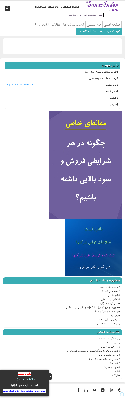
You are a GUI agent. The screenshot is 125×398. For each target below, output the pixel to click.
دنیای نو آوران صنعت (108, 320)
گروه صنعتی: (109, 71)
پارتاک (115, 375)
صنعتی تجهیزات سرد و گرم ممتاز (102, 359)
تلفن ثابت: (110, 91)
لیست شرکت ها (73, 24)
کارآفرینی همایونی (109, 299)
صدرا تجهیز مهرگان (109, 303)
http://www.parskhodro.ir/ (20, 85)
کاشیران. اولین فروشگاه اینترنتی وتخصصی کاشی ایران (92, 351)
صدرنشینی (94, 24)
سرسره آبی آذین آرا (109, 291)
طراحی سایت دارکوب (108, 355)
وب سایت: (110, 84)
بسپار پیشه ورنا (111, 367)
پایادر (115, 371)
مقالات (55, 24)
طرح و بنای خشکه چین (107, 324)
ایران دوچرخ (112, 343)
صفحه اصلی (112, 24)
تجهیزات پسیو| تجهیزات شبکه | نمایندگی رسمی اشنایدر (92, 307)
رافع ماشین (113, 295)
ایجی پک (114, 316)
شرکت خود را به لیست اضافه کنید (98, 31)
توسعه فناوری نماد (109, 287)
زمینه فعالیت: (108, 78)
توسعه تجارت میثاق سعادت (105, 311)
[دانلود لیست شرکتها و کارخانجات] (93, 248)
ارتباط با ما (42, 24)
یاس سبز (114, 363)
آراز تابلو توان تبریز (109, 347)
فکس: (112, 97)
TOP (122, 394)
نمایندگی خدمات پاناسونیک (105, 339)
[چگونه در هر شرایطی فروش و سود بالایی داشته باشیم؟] (85, 165)
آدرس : (112, 104)
